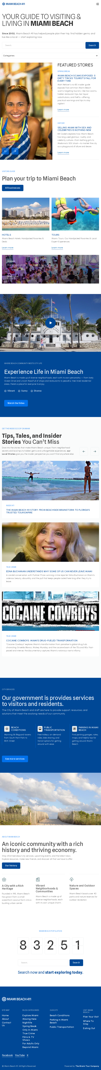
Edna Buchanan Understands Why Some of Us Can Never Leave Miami (49, 571)
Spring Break (64, 71)
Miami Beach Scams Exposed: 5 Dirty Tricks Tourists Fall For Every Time (77, 78)
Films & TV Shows (28, 1038)
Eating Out (89, 1028)
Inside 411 (10, 505)
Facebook (7, 1055)
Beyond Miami (30, 1047)
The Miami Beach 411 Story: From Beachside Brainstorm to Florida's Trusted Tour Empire (48, 511)
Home (5, 1015)
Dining (11, 261)
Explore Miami (30, 1015)
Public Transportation (54, 728)
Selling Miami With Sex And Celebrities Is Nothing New (74, 129)
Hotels (6, 235)
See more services (15, 759)
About (5, 1018)
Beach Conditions (18, 728)
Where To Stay (88, 1022)
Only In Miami (30, 1029)
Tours (55, 235)
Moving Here (29, 1018)
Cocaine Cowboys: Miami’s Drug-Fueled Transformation (41, 640)
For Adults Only (30, 1043)
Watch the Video (16, 403)
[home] (13, 4)
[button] (97, 4)
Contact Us (6, 1024)
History (61, 123)
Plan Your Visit (91, 1016)
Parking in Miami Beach (88, 728)
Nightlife (27, 1022)
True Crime (11, 567)
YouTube (20, 1055)
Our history (11, 865)
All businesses (12, 188)
